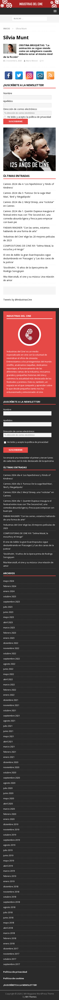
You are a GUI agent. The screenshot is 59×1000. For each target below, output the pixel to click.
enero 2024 (8, 591)
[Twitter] (19, 75)
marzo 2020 (9, 808)
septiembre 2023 (11, 601)
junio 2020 (8, 793)
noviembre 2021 (11, 705)
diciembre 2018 (10, 886)
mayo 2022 (8, 674)
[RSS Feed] (50, 75)
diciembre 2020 (10, 762)
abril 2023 (8, 622)
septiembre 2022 (11, 658)
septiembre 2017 (11, 964)
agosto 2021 (9, 720)
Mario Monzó (32, 60)
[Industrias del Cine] (29, 5)
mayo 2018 (8, 922)
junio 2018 (8, 917)
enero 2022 (8, 694)
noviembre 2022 (11, 648)
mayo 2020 (8, 798)
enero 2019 (8, 881)
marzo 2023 (9, 627)
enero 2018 (8, 943)
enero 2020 (8, 819)
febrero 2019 (9, 876)
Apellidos (8, 101)
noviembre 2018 (11, 891)
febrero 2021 (9, 751)
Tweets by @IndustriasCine (17, 299)
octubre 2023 (9, 596)
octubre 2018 (9, 896)
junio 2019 (8, 855)
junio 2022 (8, 668)
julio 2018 (7, 912)
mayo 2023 (8, 617)
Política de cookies (13, 978)
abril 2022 (8, 679)
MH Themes (30, 996)
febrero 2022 (9, 689)
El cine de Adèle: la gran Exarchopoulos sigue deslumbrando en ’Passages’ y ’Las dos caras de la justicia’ (28, 258)
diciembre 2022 (10, 643)
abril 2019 (8, 865)
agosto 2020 (9, 782)
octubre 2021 (9, 710)
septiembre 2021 (11, 715)
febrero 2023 (9, 632)
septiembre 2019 (11, 839)
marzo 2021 (9, 746)
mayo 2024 (8, 580)
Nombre (7, 93)
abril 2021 (8, 741)
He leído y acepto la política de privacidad (29, 116)
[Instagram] (29, 75)
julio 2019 (7, 850)
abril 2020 (8, 803)
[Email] (40, 75)
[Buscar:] (29, 18)
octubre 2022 (9, 653)
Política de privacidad (15, 971)
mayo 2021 (8, 736)
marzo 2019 (9, 870)
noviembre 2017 (11, 953)
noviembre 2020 (11, 767)
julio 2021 (7, 725)
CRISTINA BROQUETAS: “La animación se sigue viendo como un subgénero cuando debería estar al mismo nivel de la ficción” (28, 51)
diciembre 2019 (10, 824)
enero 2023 (8, 637)
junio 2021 (8, 731)
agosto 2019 (9, 844)
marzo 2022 (9, 684)
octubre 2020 (9, 772)
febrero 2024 (9, 586)
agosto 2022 (9, 663)
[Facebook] (8, 75)
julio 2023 (7, 606)
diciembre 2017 (10, 948)
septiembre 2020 (11, 777)
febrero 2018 (9, 938)
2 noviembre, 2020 (14, 60)
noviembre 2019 (11, 829)
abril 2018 (8, 927)
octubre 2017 (9, 958)
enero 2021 (8, 757)
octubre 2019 (9, 834)
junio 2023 (8, 612)
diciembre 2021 (10, 700)
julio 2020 (7, 788)
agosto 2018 (9, 907)
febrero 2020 (9, 814)
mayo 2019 (8, 860)
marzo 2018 (9, 933)
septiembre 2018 (11, 901)
